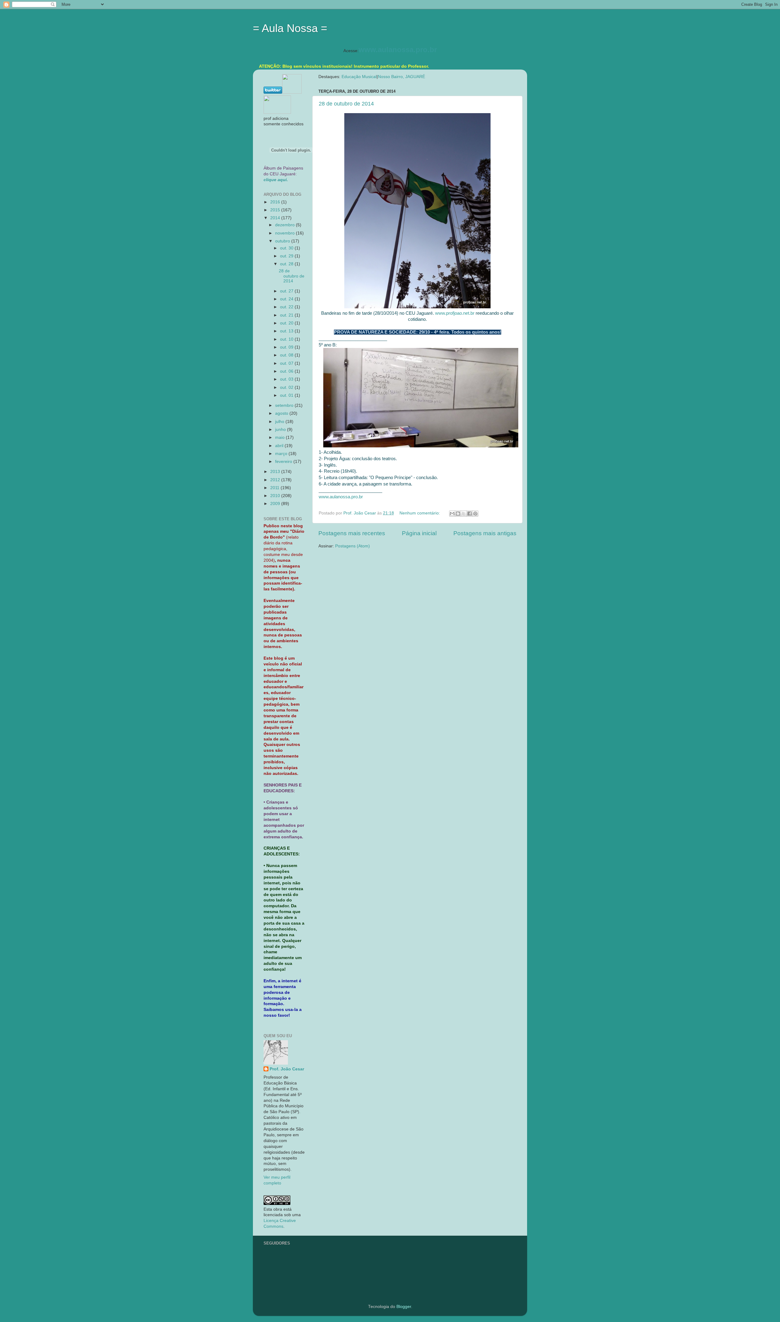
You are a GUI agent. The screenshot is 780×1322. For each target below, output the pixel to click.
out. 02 (287, 387)
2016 (275, 202)
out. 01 (287, 395)
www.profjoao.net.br (454, 313)
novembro (285, 233)
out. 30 (287, 248)
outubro (283, 241)
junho (281, 429)
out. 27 (287, 291)
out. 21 (287, 315)
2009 (275, 503)
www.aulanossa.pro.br (398, 49)
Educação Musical (359, 76)
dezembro (285, 225)
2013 (275, 471)
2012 (275, 480)
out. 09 (287, 347)
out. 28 (287, 264)
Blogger (403, 1306)
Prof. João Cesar (287, 1069)
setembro (285, 405)
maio (280, 437)
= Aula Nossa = (290, 28)
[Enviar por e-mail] (452, 514)
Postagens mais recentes (351, 533)
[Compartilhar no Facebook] (469, 514)
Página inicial (419, 533)
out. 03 (287, 379)
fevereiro (284, 461)
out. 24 (287, 299)
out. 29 (287, 256)
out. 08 (287, 355)
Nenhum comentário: (420, 513)
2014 (275, 218)
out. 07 (287, 363)
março (282, 453)
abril (280, 445)
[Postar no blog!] (458, 514)
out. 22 (287, 307)
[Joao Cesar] (277, 112)
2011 (275, 487)
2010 (275, 495)
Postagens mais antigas (484, 533)
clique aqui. (276, 179)
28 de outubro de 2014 (346, 104)
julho (280, 421)
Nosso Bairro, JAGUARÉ (401, 76)
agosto (282, 413)
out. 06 (287, 371)
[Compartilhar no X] (464, 514)
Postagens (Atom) (352, 546)
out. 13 (287, 331)
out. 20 (287, 323)
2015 (275, 210)
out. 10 (287, 339)
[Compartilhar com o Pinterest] (475, 514)
